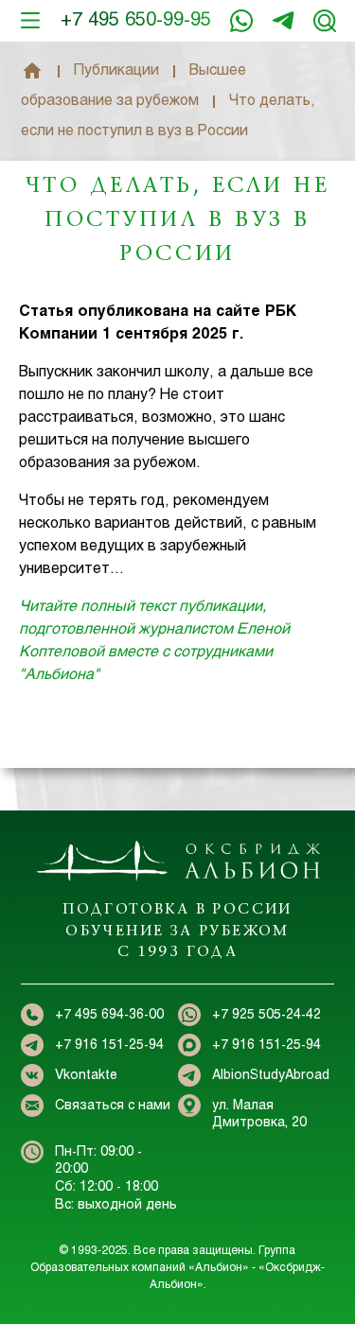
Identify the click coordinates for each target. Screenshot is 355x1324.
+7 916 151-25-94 (283, 20)
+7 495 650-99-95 (136, 20)
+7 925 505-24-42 (266, 1015)
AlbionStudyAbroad (270, 1076)
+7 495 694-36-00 (109, 1015)
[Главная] (32, 71)
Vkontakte (86, 1076)
